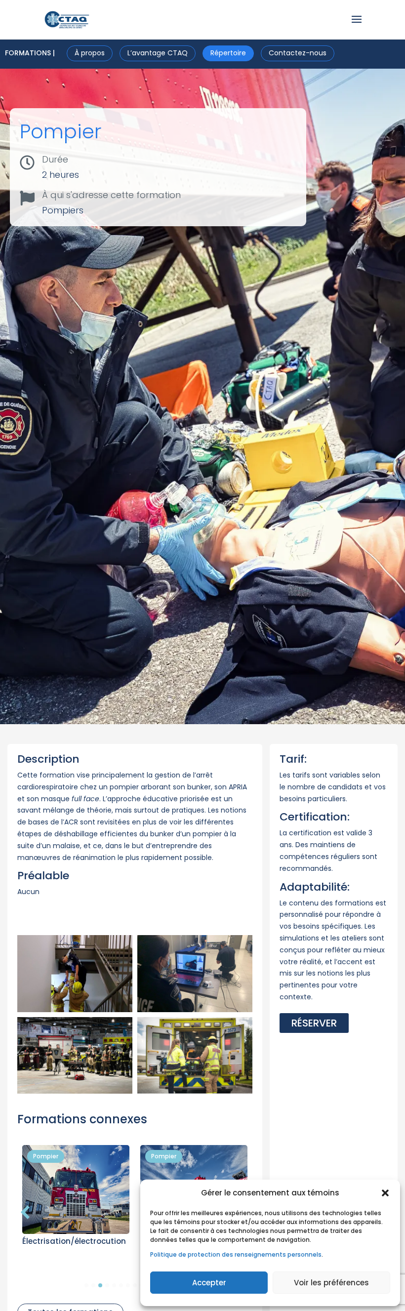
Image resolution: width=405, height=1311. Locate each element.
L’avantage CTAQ (157, 53)
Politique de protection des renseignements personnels (236, 1254)
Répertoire (228, 53)
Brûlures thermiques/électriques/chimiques (66, 1245)
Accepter (209, 1282)
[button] (385, 1193)
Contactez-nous (297, 53)
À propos (90, 53)
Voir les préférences (331, 1282)
